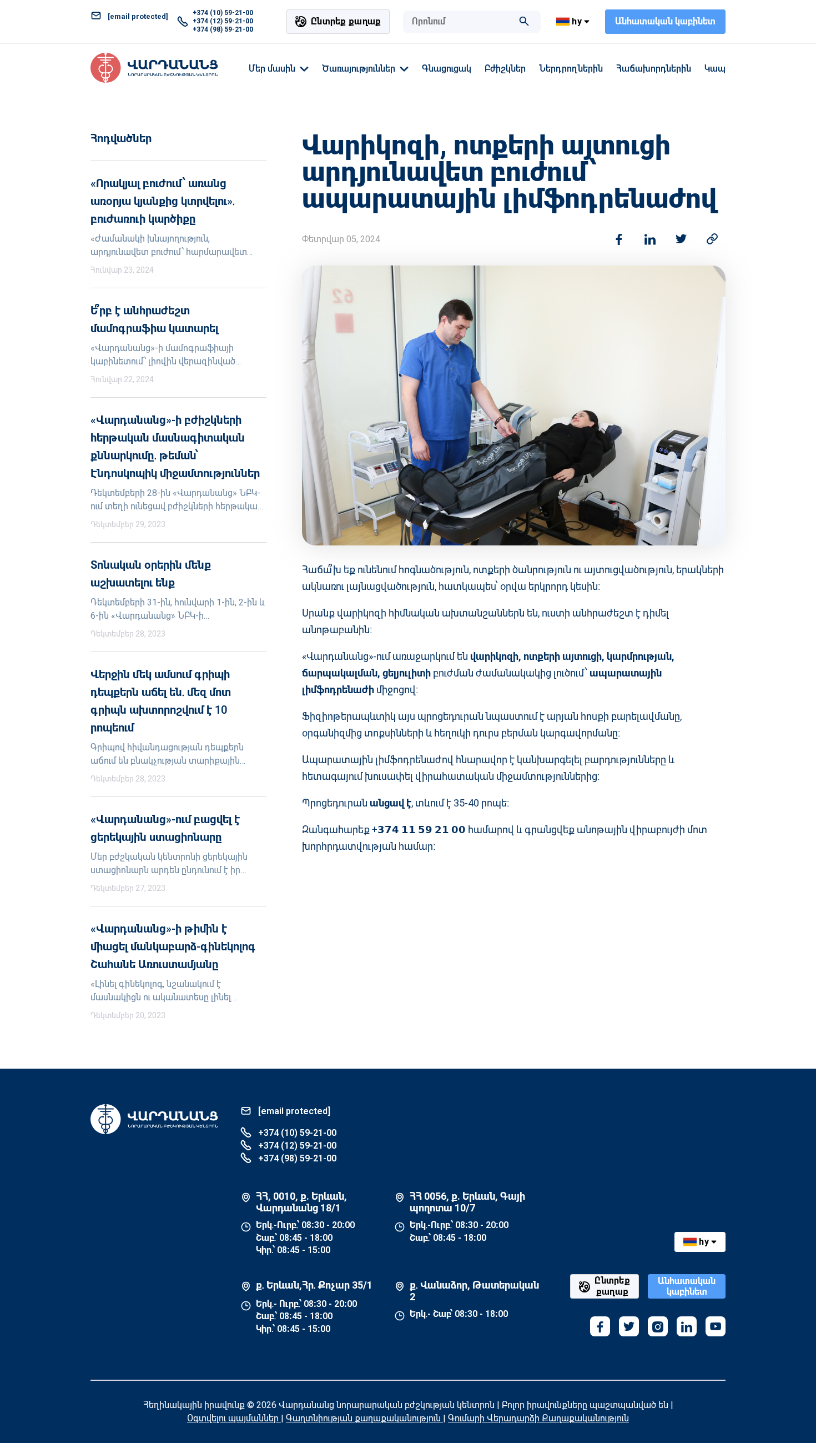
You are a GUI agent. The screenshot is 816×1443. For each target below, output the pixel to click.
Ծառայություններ (358, 68)
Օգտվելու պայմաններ (234, 1418)
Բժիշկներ (505, 68)
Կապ (715, 68)
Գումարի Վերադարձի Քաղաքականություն (538, 1418)
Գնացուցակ (446, 68)
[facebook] (600, 1326)
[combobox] (461, 22)
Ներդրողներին (571, 68)
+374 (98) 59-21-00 (223, 29)
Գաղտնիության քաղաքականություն (364, 1418)
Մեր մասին (272, 68)
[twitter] (629, 1326)
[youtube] (716, 1326)
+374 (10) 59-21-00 (223, 13)
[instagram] (658, 1326)
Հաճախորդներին (653, 68)
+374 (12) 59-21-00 (223, 21)
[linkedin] (687, 1326)
